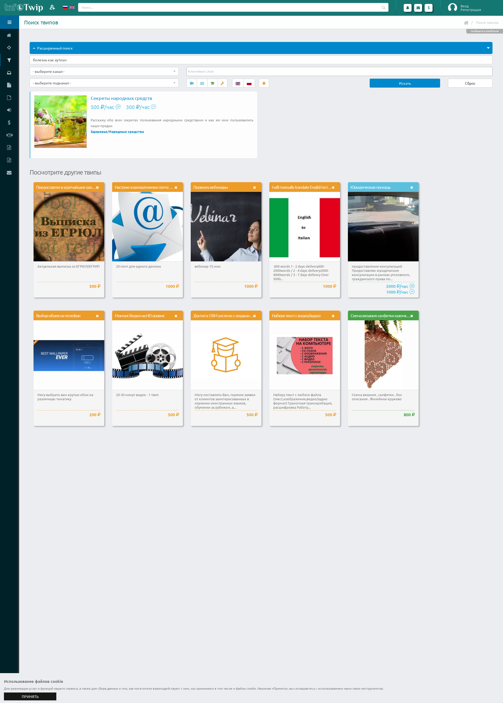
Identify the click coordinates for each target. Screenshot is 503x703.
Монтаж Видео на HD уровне (140, 315)
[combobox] (104, 71)
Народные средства (126, 131)
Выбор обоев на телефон (58, 315)
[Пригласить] (52, 7)
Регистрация (471, 10)
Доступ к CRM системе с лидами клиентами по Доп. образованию (250, 315)
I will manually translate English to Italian (304, 187)
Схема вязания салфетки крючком (381, 315)
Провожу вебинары (210, 187)
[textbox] (201, 71)
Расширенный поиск (55, 48)
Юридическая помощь (370, 187)
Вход (465, 6)
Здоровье (99, 131)
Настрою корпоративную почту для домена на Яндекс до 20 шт (169, 187)
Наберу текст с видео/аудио (296, 315)
